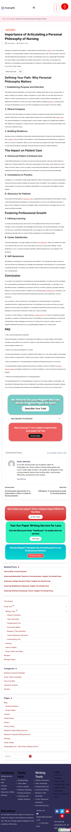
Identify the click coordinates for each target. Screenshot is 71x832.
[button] (33, 7)
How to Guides (10, 19)
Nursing (8, 643)
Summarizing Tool (13, 639)
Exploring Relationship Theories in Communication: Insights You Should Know (32, 576)
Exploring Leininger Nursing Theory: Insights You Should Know (27, 581)
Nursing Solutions (12, 706)
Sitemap (7, 738)
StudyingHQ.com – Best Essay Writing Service (21, 746)
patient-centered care (48, 290)
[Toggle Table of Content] (19, 71)
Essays (6, 722)
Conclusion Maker (13, 627)
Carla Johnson (23, 461)
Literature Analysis (11, 685)
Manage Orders (9, 659)
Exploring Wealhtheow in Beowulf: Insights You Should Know (26, 586)
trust (59, 164)
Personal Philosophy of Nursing (14, 452)
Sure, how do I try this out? (22, 418)
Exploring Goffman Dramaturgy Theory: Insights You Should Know (28, 591)
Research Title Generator (16, 631)
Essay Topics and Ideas (14, 651)
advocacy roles (28, 199)
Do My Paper (35, 436)
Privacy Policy (9, 726)
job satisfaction (42, 242)
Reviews (7, 655)
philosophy (50, 101)
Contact (7, 714)
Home (3, 19)
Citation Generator (14, 615)
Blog (5, 703)
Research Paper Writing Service (16, 730)
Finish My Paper (36, 556)
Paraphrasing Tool (14, 623)
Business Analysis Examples (14, 673)
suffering (10, 139)
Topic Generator (13, 619)
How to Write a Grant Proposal (15, 571)
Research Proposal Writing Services (17, 734)
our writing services (39, 315)
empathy (48, 50)
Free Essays (8, 601)
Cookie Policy (9, 718)
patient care (59, 117)
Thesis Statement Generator (17, 635)
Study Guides (11, 710)
